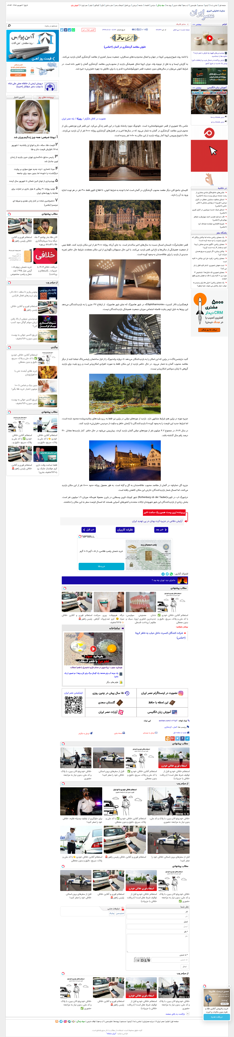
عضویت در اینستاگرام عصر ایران (159, 693)
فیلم (90, 5)
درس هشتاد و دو (218, 122)
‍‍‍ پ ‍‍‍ (144, 29)
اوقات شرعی (177, 5)
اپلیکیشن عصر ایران (73, 693)
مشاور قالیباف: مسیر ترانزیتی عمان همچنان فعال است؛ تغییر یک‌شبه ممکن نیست (157, 24)
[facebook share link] (65, 30)
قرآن (102, 5)
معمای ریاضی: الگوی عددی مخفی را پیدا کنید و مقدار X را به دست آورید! (210, 246)
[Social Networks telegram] (163, 574)
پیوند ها (168, 5)
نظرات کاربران (125, 530)
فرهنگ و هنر (119, 5)
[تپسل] (80, 536)
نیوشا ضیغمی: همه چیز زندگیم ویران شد (35, 137)
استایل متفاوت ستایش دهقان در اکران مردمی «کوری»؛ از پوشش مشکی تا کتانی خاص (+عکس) (211, 202)
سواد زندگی (160, 5)
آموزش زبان (74, 5)
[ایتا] (167, 738)
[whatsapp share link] (73, 30)
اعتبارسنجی (120, 913)
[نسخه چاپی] (133, 29)
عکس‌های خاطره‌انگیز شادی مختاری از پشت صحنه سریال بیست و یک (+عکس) (211, 194)
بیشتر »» (197, 24)
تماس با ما (213, 5)
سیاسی (153, 5)
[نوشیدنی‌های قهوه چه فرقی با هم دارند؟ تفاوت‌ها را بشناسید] (209, 38)
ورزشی (134, 5)
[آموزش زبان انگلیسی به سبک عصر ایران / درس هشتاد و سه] (209, 102)
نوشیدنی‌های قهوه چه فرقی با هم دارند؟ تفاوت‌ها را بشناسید (210, 55)
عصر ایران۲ (160, 1021)
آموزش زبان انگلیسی (159, 712)
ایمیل (186, 921)
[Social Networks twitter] (167, 574)
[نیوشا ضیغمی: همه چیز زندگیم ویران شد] (32, 117)
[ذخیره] (138, 29)
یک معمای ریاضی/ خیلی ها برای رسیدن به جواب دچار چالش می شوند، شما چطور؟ (210, 284)
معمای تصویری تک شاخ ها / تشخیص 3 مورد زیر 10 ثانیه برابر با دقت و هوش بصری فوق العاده (209, 275)
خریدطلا (101, 566)
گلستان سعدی (106, 702)
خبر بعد (159, 530)
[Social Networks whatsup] (171, 574)
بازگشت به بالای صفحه (175, 1014)
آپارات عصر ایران (108, 712)
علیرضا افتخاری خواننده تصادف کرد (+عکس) (212, 225)
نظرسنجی (193, 5)
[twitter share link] (62, 30)
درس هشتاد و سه (218, 117)
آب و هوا (185, 5)
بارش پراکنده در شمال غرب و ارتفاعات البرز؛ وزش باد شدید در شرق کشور (209, 62)
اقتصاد (147, 5)
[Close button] (229, 986)
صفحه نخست (185, 30)
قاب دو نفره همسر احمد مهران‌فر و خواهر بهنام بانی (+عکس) (210, 218)
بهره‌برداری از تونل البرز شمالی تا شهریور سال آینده (31, 181)
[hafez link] (125, 37)
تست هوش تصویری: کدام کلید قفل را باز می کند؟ (210, 267)
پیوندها (116, 1021)
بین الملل (128, 5)
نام (187, 911)
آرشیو (207, 5)
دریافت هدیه (217, 1017)
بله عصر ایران (68, 119)
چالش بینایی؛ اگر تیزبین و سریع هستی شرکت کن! (211, 253)
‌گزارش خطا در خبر (88, 30)
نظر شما (185, 907)
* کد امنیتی (184, 955)
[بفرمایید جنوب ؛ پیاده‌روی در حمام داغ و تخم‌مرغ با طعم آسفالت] (93, 648)
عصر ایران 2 (84, 5)
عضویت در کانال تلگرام (95, 119)
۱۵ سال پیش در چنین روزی (108, 693)
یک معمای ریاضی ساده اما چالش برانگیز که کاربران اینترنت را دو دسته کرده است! (209, 239)
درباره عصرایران (148, 1021)
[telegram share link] (69, 30)
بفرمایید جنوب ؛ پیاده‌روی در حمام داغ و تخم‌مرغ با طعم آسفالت (96, 667)
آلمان (175, 727)
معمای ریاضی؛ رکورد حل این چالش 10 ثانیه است (209, 260)
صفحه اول (222, 5)
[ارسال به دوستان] (135, 29)
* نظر (186, 931)
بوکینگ (111, 913)
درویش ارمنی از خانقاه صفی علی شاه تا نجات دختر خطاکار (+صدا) (25, 85)
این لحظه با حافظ (158, 702)
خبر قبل (90, 530)
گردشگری (168, 727)
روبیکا (79, 119)
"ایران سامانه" (111, 1033)
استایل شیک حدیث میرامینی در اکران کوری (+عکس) (209, 211)
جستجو (200, 5)
